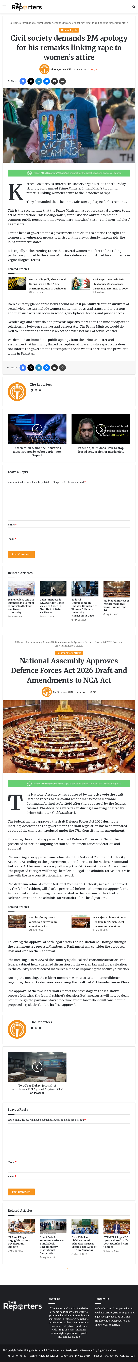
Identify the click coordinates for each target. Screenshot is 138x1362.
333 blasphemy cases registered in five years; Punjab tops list (116, 605)
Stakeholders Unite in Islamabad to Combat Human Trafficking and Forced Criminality (21, 606)
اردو (133, 1355)
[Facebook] (23, 81)
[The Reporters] (27, 6)
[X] (30, 81)
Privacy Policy (83, 1355)
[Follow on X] (68, 69)
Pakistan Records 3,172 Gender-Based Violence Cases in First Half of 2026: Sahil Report (52, 606)
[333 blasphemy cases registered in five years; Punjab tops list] (117, 589)
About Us (97, 1355)
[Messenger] (46, 81)
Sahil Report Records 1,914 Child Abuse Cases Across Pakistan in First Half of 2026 (110, 284)
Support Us (67, 1355)
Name (12, 524)
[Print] (62, 81)
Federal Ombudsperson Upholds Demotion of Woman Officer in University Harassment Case (84, 607)
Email (12, 539)
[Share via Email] (54, 81)
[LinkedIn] (38, 81)
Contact (124, 1355)
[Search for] (133, 8)
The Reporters (58, 69)
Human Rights (69, 30)
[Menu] (4, 8)
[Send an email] (70, 69)
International (29, 23)
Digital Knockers (107, 1350)
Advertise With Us (48, 1355)
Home (16, 23)
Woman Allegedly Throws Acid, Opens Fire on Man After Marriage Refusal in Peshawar (47, 284)
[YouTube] (40, 390)
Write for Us (111, 1355)
